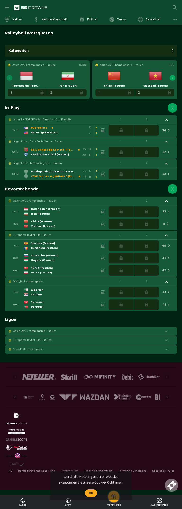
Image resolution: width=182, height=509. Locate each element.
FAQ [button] (9, 471)
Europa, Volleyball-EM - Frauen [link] (32, 235)
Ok (91, 493)
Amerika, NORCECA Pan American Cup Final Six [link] (42, 120)
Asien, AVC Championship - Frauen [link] (35, 201)
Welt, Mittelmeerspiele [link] (28, 281)
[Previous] (9, 78)
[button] (91, 119)
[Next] (172, 78)
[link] (30, 7)
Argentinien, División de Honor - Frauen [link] (38, 141)
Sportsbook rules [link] (163, 471)
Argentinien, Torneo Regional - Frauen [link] (37, 163)
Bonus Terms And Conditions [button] (36, 471)
